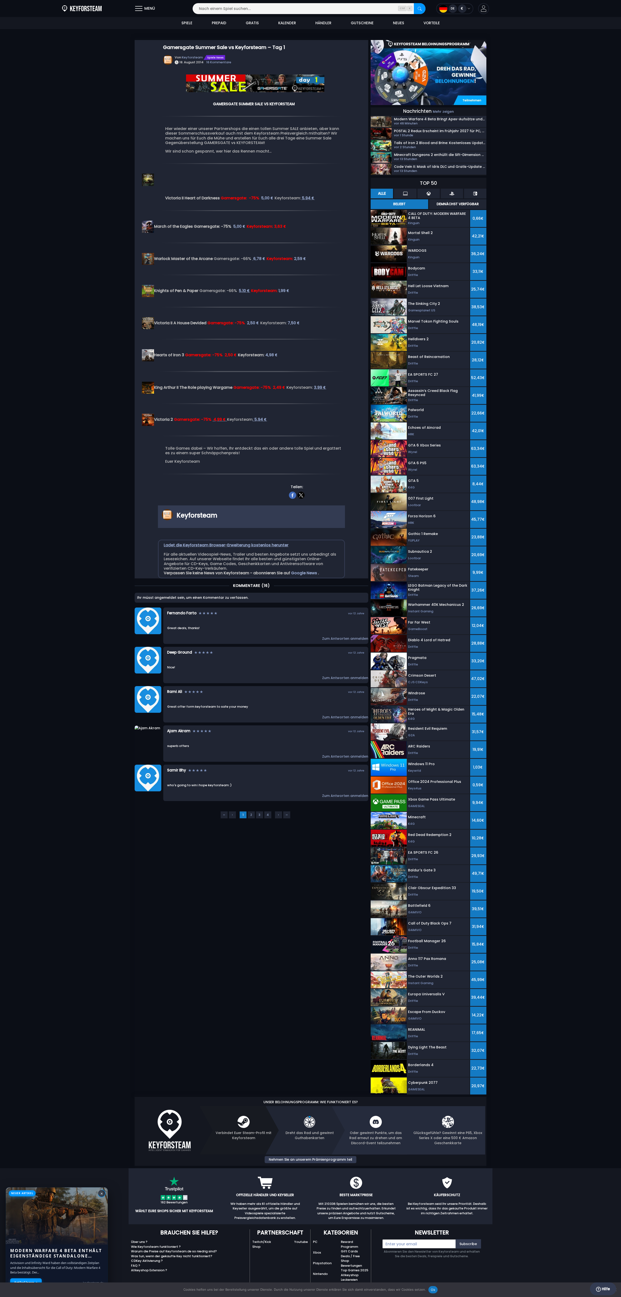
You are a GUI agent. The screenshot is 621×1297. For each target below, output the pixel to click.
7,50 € (294, 323)
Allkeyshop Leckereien (350, 1277)
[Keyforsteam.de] (82, 8)
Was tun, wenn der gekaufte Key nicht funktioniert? (171, 1256)
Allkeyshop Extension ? (149, 1270)
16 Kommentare (218, 62)
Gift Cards (349, 1251)
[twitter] (301, 495)
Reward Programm (349, 1244)
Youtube (301, 1242)
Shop (256, 1246)
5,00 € (267, 198)
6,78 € (259, 258)
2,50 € (253, 323)
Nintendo (320, 1274)
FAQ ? (135, 1265)
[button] (483, 8)
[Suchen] (419, 8)
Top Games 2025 (354, 1270)
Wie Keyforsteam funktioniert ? (156, 1246)
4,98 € (271, 355)
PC (315, 1242)
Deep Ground (179, 652)
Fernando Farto (181, 613)
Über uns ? (139, 1242)
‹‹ (224, 815)
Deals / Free (350, 1256)
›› (287, 815)
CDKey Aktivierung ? (147, 1260)
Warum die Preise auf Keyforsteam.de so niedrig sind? (174, 1251)
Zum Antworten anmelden (345, 638)
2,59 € (300, 258)
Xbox (317, 1252)
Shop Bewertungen (351, 1263)
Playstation (322, 1263)
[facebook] (292, 495)
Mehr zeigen (443, 111)
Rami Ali (174, 691)
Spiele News (215, 57)
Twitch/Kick (261, 1242)
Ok (433, 1290)
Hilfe (605, 1288)
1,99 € (284, 290)
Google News (304, 573)
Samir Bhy (176, 770)
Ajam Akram (178, 730)
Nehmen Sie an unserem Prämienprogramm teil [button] (310, 1159)
